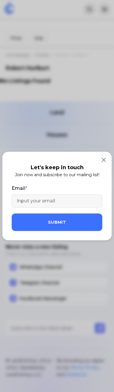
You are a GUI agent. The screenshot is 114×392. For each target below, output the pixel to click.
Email (18, 188)
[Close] (104, 159)
